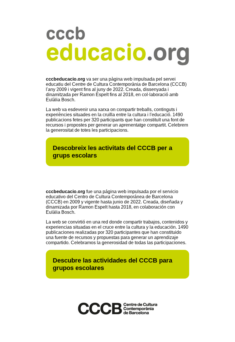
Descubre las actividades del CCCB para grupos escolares (112, 264)
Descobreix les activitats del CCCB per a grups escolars (112, 151)
